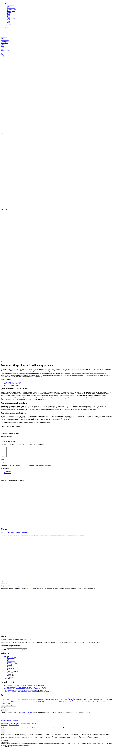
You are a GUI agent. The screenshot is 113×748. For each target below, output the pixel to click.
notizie (9, 701)
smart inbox (53, 701)
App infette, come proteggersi (12, 385)
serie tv (35, 701)
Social (9, 20)
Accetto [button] (83, 727)
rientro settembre (27, 701)
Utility (9, 23)
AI (1, 699)
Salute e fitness (11, 18)
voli (106, 701)
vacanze (92, 701)
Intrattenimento (11, 8)
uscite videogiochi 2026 (84, 701)
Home (5, 2)
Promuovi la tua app (6, 436)
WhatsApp (5, 704)
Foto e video (10, 5)
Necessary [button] (3, 739)
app (8, 699)
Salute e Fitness (5, 50)
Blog (5, 25)
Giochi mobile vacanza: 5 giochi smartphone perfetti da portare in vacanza (23, 691)
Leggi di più (71, 727)
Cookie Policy (4, 725)
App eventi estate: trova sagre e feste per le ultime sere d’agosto (20, 685)
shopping (41, 701)
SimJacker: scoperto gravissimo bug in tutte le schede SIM (16, 639)
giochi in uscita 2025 (63, 699)
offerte (12, 701)
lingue (102, 699)
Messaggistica (11, 11)
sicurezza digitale (47, 701)
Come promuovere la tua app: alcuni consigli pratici (14, 532)
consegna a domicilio (44, 699)
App (5, 3)
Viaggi (9, 24)
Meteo (9, 12)
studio (66, 701)
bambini (25, 699)
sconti (32, 701)
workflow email (13, 704)
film (58, 699)
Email (3, 462)
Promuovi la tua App (6, 720)
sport (57, 701)
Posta (8, 17)
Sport (8, 21)
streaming (61, 701)
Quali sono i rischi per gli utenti (12, 382)
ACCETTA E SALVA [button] (7, 746)
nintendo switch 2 (4, 701)
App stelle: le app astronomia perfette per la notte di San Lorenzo (21, 690)
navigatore (108, 699)
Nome (3, 459)
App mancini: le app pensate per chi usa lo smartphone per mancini (21, 688)
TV (77, 701)
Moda (8, 14)
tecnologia (70, 701)
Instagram (86, 699)
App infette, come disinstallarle (12, 383)
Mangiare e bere (11, 9)
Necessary (5, 740)
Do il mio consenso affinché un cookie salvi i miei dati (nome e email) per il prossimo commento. (27, 465)
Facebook (54, 699)
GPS (77, 699)
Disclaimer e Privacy (14, 725)
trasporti (74, 701)
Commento (3, 456)
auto (19, 699)
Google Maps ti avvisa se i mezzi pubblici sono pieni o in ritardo (17, 586)
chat (36, 699)
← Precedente (7, 471)
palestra (15, 701)
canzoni (33, 699)
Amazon (4, 699)
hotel (80, 699)
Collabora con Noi (17, 720)
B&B (22, 699)
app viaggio (15, 699)
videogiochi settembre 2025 (100, 701)
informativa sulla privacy (25, 712)
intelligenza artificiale (95, 699)
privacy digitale (21, 701)
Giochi (9, 6)
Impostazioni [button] (77, 727)
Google (71, 699)
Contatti (6, 27)
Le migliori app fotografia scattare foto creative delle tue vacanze (21, 687)
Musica (9, 15)
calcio (28, 699)
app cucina (11, 699)
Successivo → (7, 473)
